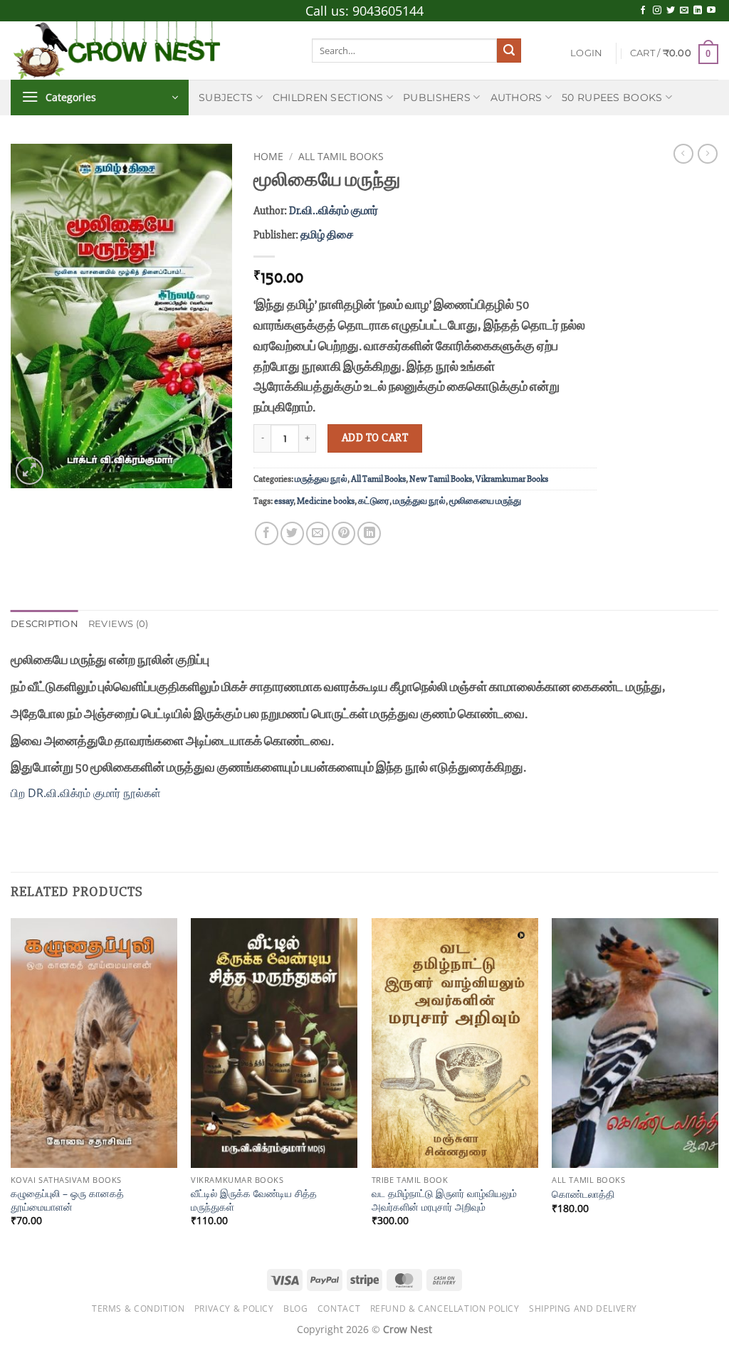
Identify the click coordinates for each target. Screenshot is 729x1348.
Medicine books (326, 501)
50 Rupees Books (612, 97)
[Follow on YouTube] (711, 11)
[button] (586, 53)
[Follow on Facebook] (643, 11)
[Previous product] (708, 154)
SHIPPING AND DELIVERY (583, 1308)
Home (268, 156)
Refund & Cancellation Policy (445, 1308)
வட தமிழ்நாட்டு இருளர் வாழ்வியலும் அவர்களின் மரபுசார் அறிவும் (444, 1200)
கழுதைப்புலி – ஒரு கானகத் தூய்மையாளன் (67, 1200)
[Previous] (11, 1085)
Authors (516, 97)
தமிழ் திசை (327, 235)
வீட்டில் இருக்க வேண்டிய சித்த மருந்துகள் (254, 1200)
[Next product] (683, 154)
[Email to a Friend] (318, 533)
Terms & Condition (138, 1308)
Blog (295, 1308)
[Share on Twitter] (292, 533)
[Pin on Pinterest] (343, 533)
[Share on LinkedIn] (369, 533)
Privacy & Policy (234, 1308)
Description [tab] (44, 623)
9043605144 (388, 10)
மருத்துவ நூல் (321, 479)
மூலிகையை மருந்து (485, 501)
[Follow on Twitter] (670, 11)
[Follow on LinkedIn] (697, 11)
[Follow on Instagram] (657, 11)
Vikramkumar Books (512, 479)
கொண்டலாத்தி (583, 1194)
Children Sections (328, 97)
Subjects (226, 97)
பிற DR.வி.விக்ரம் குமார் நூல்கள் (86, 793)
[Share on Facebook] (266, 533)
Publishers (437, 97)
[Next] (717, 1085)
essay (283, 501)
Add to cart (375, 438)
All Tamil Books (341, 156)
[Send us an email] (684, 11)
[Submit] (509, 50)
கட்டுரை (373, 501)
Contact (339, 1308)
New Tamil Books (440, 479)
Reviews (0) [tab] (118, 623)
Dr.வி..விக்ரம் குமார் (333, 211)
